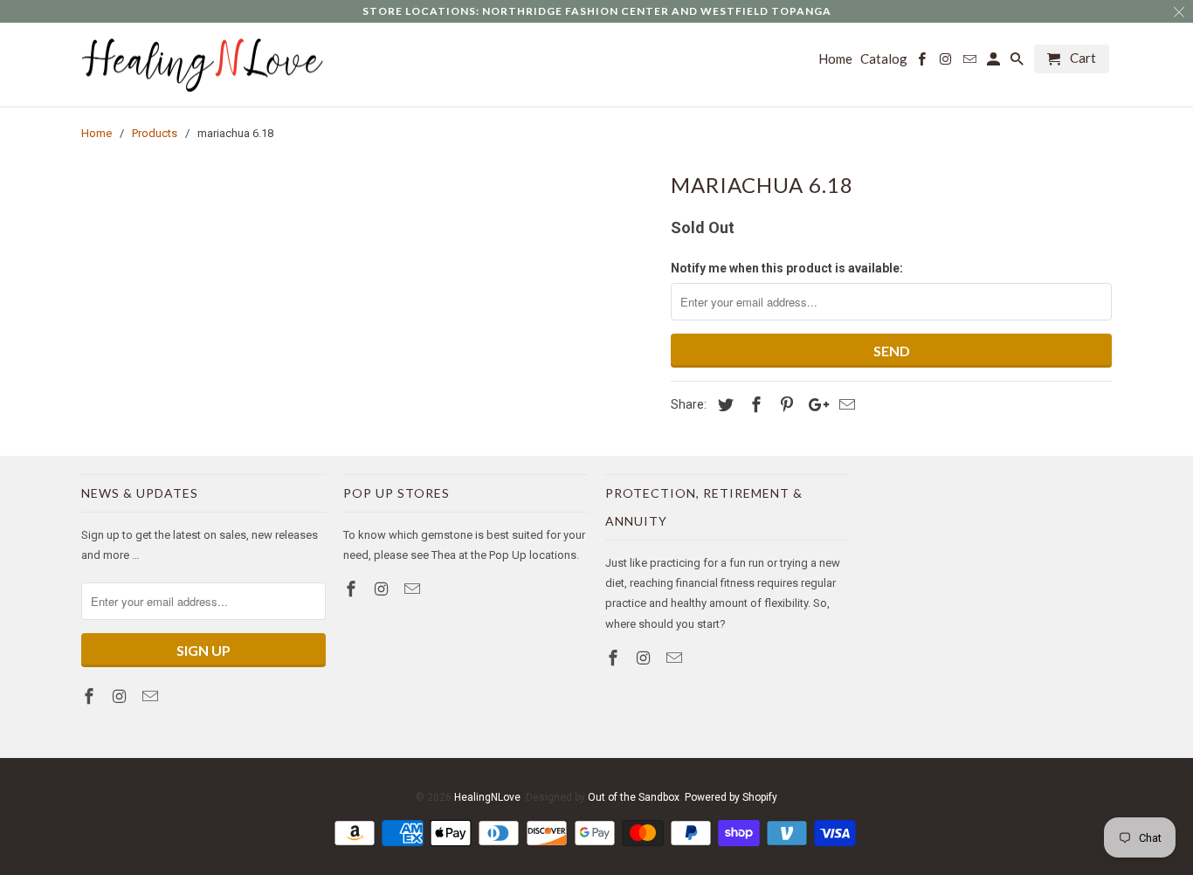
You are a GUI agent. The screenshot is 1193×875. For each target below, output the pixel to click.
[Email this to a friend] (845, 405)
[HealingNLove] (203, 65)
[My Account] (995, 62)
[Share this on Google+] (814, 405)
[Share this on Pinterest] (784, 405)
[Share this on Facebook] (754, 405)
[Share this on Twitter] (723, 405)
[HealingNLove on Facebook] (90, 696)
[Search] (1018, 62)
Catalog (883, 59)
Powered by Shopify (731, 797)
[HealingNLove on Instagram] (121, 696)
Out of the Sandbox (633, 797)
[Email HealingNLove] (152, 696)
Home (835, 59)
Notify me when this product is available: (787, 268)
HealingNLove (487, 797)
